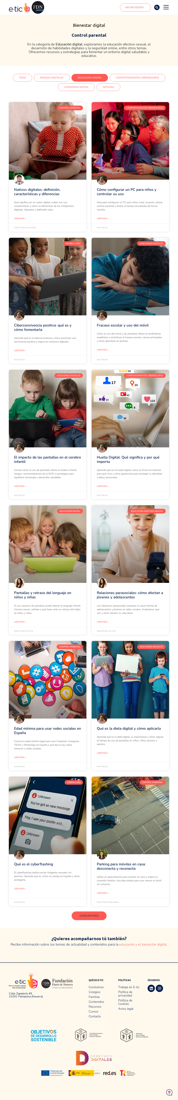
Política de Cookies (125, 1002)
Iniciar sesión (134, 7)
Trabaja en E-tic (128, 987)
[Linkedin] (151, 988)
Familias (94, 997)
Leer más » (20, 218)
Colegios (94, 992)
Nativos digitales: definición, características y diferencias (37, 191)
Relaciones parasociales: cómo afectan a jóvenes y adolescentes (130, 595)
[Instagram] (159, 988)
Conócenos (96, 987)
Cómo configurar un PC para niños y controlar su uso (126, 191)
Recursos (95, 1007)
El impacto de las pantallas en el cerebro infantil (47, 459)
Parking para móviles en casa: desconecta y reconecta (121, 866)
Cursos (93, 1011)
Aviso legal (126, 1009)
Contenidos (96, 1002)
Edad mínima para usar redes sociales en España (47, 730)
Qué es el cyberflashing (33, 864)
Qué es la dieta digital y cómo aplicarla (129, 728)
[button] (157, 7)
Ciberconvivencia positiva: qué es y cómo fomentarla (42, 327)
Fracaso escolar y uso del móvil (123, 325)
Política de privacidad (125, 994)
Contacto (95, 1016)
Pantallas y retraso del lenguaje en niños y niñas (42, 595)
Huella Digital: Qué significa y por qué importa (128, 459)
